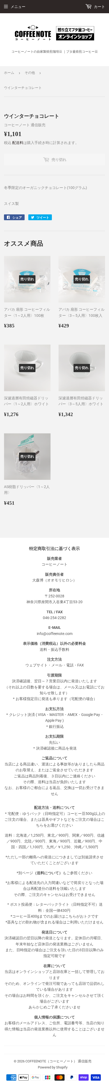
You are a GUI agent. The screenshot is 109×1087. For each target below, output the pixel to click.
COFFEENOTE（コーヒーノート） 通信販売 (58, 1061)
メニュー (18, 6)
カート (99, 6)
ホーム (9, 73)
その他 (30, 73)
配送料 (17, 143)
